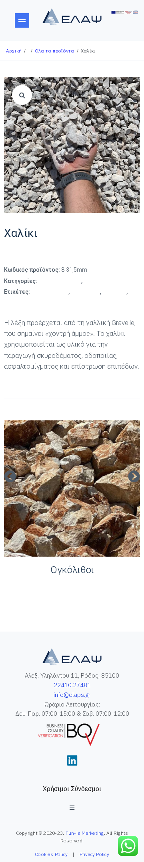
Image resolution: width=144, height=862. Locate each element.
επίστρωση (85, 292)
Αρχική (14, 51)
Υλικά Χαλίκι (100, 281)
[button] (10, 476)
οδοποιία (114, 292)
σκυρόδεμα (19, 301)
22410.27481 (72, 685)
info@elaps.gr (72, 694)
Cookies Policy (51, 854)
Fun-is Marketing (85, 833)
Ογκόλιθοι (72, 569)
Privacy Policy (94, 854)
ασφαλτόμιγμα (49, 292)
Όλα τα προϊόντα (54, 51)
